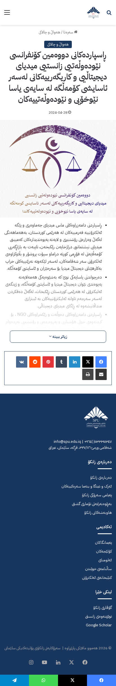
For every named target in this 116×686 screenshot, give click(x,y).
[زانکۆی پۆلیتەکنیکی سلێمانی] (93, 12)
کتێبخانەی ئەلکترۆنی (97, 578)
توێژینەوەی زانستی (98, 616)
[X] (87, 362)
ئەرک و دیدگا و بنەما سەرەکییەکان (86, 486)
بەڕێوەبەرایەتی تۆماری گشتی (92, 504)
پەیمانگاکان (103, 542)
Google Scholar (99, 625)
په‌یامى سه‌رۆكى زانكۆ (97, 495)
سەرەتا (68, 32)
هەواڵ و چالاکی (49, 32)
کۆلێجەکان (104, 551)
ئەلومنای (105, 560)
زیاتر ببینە (59, 337)
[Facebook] (101, 362)
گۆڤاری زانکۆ (102, 608)
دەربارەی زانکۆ (101, 477)
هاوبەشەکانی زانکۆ (98, 512)
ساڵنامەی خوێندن (98, 569)
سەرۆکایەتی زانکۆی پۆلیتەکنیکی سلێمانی (33, 648)
